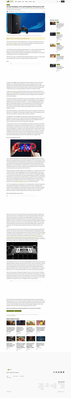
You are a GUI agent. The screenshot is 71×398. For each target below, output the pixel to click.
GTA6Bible (42, 389)
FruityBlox (54, 387)
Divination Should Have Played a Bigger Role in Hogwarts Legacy (30, 345)
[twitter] (59, 372)
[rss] (54, 372)
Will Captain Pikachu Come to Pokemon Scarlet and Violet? (40, 329)
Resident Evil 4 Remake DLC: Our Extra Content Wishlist (20, 329)
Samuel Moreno (59, 39)
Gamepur (55, 383)
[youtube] (63, 372)
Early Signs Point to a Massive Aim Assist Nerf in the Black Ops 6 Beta (11, 329)
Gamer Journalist (41, 386)
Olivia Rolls (38, 331)
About (7, 376)
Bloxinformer (62, 387)
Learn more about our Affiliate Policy (11, 315)
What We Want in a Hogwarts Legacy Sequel (40, 345)
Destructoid (62, 385)
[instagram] (56, 372)
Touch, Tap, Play (41, 387)
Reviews (19, 1)
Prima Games (42, 385)
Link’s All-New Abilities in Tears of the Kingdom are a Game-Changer (30, 329)
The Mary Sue (62, 386)
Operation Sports (53, 386)
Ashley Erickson (38, 347)
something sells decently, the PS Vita (21, 181)
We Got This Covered (53, 385)
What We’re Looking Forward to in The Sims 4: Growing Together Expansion (20, 345)
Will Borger (8, 347)
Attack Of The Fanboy (61, 383)
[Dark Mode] (60, 2)
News (16, 1)
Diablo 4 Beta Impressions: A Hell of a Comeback (11, 345)
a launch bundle (16, 91)
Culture (26, 1)
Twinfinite (47, 383)
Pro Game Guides (41, 383)
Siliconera (47, 385)
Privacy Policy (22, 376)
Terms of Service (15, 376)
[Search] (57, 2)
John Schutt (58, 28)
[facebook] (61, 372)
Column (30, 1)
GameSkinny (47, 386)
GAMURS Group (62, 391)
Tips (23, 1)
